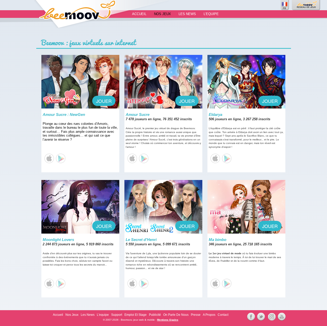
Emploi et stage (135, 315)
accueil (139, 14)
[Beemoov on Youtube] (281, 317)
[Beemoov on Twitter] (260, 317)
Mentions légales (167, 319)
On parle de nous (176, 315)
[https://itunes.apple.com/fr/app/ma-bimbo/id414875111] (215, 283)
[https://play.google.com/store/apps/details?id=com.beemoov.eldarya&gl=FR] (226, 158)
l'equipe (211, 14)
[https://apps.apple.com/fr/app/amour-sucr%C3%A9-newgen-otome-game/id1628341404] (49, 158)
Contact (223, 315)
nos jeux (162, 14)
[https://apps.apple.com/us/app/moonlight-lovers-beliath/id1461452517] (49, 283)
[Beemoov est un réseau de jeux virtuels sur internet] (306, 5)
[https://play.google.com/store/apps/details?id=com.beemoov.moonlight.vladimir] (60, 283)
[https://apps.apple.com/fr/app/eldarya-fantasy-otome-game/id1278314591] (215, 158)
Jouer (104, 101)
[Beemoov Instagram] (271, 317)
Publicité (155, 315)
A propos (209, 315)
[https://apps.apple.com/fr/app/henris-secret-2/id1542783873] (132, 283)
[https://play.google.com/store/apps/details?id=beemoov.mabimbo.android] (226, 283)
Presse (196, 315)
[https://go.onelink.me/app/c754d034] (132, 158)
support (116, 315)
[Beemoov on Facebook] (250, 317)
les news (187, 14)
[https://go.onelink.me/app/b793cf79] (143, 158)
